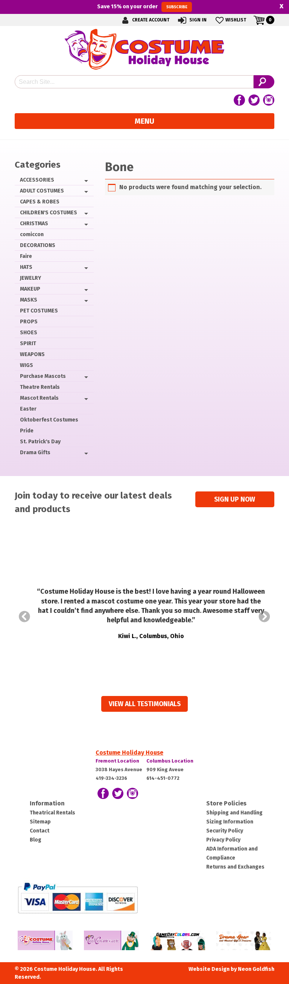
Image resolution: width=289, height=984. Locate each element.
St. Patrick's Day (40, 441)
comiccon (32, 234)
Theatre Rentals (40, 387)
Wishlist (235, 20)
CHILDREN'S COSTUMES (48, 212)
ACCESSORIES (37, 180)
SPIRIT (28, 343)
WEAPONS (32, 354)
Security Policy (224, 831)
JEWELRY (30, 278)
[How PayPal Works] (78, 897)
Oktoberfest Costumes (49, 420)
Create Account (150, 20)
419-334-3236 (111, 778)
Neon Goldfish (256, 969)
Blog (35, 840)
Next (265, 617)
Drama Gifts (35, 452)
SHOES (28, 332)
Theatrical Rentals (52, 813)
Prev (24, 617)
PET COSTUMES (39, 311)
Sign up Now (234, 499)
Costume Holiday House (129, 752)
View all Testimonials (145, 704)
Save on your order (142, 6)
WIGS (26, 365)
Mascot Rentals (39, 398)
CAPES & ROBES (39, 202)
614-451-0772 (162, 778)
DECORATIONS (37, 245)
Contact (39, 831)
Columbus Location (169, 761)
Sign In (197, 20)
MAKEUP (30, 289)
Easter (28, 409)
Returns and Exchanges (235, 867)
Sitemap (40, 822)
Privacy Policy (223, 840)
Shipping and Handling (234, 813)
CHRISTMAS (34, 223)
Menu (144, 121)
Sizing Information (229, 822)
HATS (26, 267)
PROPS (29, 321)
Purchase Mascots (43, 376)
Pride (26, 431)
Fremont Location (117, 761)
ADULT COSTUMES (42, 191)
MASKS (28, 300)
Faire (26, 256)
